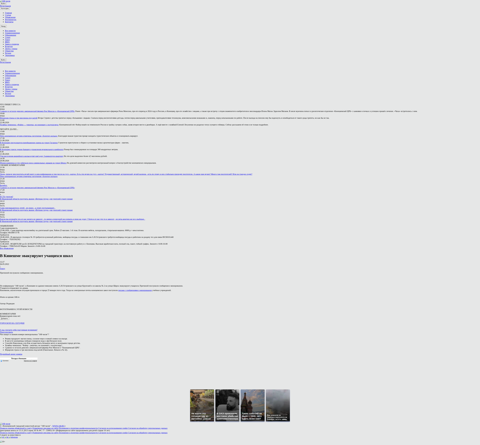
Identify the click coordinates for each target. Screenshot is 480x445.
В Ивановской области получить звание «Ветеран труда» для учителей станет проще (36, 199)
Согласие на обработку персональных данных (148, 428)
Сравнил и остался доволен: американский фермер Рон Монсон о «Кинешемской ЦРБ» (37, 111)
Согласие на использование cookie (113, 428)
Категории (5, 8)
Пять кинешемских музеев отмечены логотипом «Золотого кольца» (29, 136)
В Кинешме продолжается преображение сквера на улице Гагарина (29, 143)
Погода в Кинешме (18, 358)
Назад (3, 26)
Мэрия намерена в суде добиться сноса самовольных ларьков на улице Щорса (33, 163)
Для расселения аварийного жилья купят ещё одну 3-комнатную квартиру (31, 156)
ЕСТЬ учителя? (6, 197)
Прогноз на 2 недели (30, 360)
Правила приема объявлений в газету (16, 428)
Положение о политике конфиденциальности (78, 428)
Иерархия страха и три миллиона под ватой (18, 118)
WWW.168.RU (58, 426)
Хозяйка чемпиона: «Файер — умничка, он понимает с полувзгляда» (29, 125)
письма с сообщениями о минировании (135, 290)
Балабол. (3, 185)
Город (2, 269)
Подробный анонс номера (11, 354)
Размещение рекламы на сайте (45, 428)
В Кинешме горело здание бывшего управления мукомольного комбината (31, 149)
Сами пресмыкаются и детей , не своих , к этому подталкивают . (27, 208)
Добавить (4, 318)
